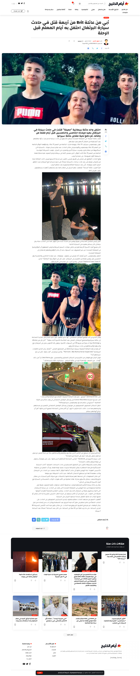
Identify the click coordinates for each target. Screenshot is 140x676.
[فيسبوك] (24, 3)
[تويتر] (21, 3)
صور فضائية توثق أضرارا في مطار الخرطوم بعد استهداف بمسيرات (26, 619)
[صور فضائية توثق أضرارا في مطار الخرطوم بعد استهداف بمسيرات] (26, 606)
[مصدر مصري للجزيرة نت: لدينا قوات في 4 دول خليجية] (55, 561)
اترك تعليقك (39, 528)
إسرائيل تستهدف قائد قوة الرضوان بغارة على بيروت (28, 575)
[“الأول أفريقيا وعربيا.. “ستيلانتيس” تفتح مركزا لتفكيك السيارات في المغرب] (114, 606)
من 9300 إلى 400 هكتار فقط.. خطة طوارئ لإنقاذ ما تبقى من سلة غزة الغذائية (85, 620)
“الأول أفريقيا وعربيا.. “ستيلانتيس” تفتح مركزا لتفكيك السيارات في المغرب (115, 620)
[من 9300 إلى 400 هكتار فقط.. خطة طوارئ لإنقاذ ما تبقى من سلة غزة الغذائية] (85, 606)
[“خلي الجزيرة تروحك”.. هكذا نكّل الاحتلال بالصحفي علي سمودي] (55, 606)
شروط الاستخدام (63, 672)
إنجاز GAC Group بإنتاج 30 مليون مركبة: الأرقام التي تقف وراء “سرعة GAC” (115, 556)
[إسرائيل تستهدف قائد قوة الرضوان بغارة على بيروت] (26, 561)
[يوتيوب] (19, 3)
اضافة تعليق (88, 41)
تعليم (83, 571)
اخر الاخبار (106, 18)
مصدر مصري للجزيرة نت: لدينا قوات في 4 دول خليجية (55, 575)
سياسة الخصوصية (76, 672)
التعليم (88, 571)
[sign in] (28, 11)
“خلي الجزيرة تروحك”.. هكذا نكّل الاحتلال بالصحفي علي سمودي (56, 619)
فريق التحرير (96, 41)
